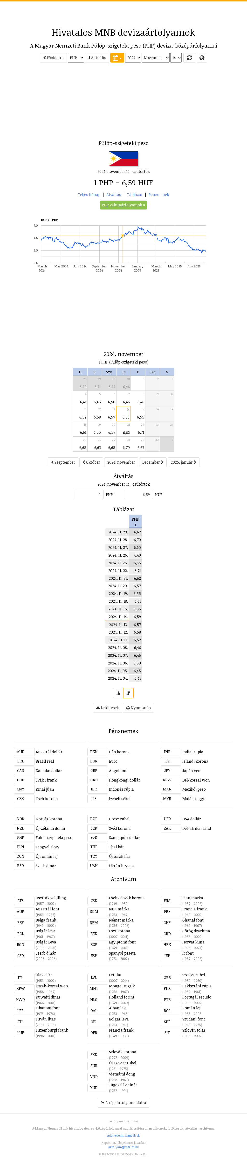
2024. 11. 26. (118, 555)
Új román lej (46, 856)
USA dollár (191, 819)
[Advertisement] (123, 12)
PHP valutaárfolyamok (122, 205)
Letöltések (109, 707)
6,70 (126, 447)
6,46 (126, 386)
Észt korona (119, 931)
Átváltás (113, 194)
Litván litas (46, 1019)
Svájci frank (46, 780)
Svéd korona (120, 828)
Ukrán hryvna (121, 865)
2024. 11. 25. (118, 563)
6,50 (111, 402)
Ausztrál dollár (49, 751)
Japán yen (191, 770)
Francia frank (194, 909)
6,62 (126, 432)
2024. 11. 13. (118, 624)
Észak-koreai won (52, 986)
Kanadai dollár (49, 770)
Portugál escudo (196, 997)
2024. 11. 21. (118, 578)
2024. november (121, 462)
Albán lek (117, 1008)
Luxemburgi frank (52, 1030)
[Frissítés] (189, 58)
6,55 (140, 417)
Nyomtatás (140, 707)
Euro (113, 761)
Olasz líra (44, 974)
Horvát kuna (193, 942)
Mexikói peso (194, 789)
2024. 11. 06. (118, 663)
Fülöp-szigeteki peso (54, 837)
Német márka (121, 920)
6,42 (83, 386)
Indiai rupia (192, 751)
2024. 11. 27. (118, 547)
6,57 (111, 417)
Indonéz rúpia (121, 789)
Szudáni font (193, 1019)
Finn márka (192, 898)
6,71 (141, 432)
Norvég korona (49, 819)
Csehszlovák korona (127, 898)
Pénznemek (159, 194)
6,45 (97, 402)
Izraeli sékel (119, 798)
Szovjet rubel (193, 974)
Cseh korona (47, 798)
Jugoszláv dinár (123, 1085)
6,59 (126, 417)
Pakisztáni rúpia (197, 986)
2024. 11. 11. (118, 639)
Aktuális (98, 57)
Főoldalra (55, 57)
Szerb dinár (46, 865)
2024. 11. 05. (118, 670)
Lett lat (115, 974)
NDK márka (119, 909)
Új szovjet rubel (122, 1063)
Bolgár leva (45, 931)
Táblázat (135, 194)
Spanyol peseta (122, 953)
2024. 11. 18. (118, 601)
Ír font (188, 953)
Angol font (118, 770)
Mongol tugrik (122, 986)
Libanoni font (48, 1008)
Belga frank (46, 920)
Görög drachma (196, 931)
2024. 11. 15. (118, 609)
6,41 (98, 386)
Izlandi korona (195, 761)
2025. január (182, 462)
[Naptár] (117, 58)
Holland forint (121, 997)
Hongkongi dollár (124, 780)
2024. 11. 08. (118, 647)
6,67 (140, 447)
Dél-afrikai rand (196, 828)
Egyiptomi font (122, 942)
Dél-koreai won (196, 780)
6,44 (112, 386)
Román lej (191, 1008)
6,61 (83, 432)
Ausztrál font (47, 909)
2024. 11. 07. (118, 655)
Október (92, 462)
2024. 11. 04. (118, 678)
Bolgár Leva (46, 942)
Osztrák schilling (51, 898)
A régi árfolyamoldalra (125, 1102)
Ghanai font (193, 920)
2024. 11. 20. (118, 585)
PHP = (111, 494)
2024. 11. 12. (118, 632)
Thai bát (116, 847)
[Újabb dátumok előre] (128, 693)
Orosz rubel (119, 819)
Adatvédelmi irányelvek (123, 1135)
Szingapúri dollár (124, 837)
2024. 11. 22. (118, 570)
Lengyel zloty (47, 847)
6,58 (97, 417)
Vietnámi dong (122, 1074)
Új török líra (119, 856)
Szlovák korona (122, 1051)
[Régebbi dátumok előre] (118, 693)
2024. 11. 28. (118, 539)
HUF (158, 494)
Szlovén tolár (194, 1030)
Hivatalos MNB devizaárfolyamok (123, 32)
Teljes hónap (89, 194)
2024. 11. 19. (118, 593)
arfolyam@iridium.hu (123, 1147)
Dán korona (119, 751)
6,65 (82, 447)
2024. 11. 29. (118, 532)
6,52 (82, 417)
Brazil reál (45, 761)
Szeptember (64, 462)
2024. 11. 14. (118, 616)
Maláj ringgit (194, 798)
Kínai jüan (45, 789)
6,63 (97, 447)
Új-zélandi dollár (51, 828)
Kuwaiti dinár (48, 997)
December (151, 462)
